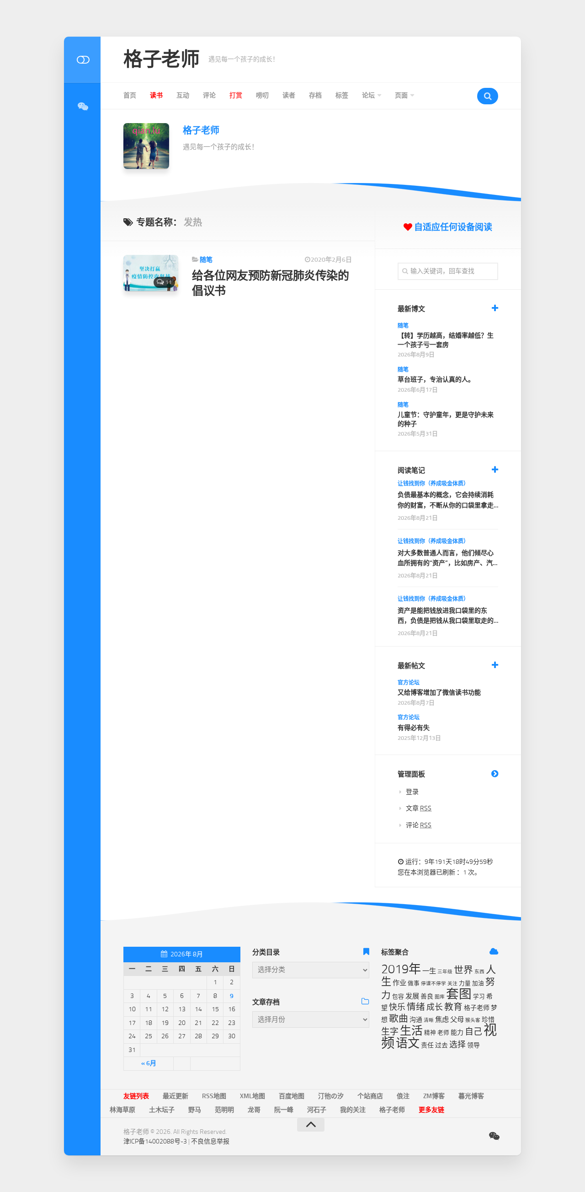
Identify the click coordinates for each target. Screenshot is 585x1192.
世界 (463, 970)
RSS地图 (214, 1096)
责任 (427, 1045)
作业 (399, 983)
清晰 (429, 1020)
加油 (478, 983)
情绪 (416, 1007)
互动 (182, 95)
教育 (453, 1007)
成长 (434, 1007)
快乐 (397, 1007)
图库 (440, 997)
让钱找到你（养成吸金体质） (433, 483)
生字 (390, 1031)
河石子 (316, 1110)
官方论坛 (409, 683)
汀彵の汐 (331, 1096)
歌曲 (398, 1018)
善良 (426, 996)
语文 (408, 1043)
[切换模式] (82, 60)
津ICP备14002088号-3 (155, 1141)
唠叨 (262, 95)
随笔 (206, 260)
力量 (465, 983)
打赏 (235, 95)
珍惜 (488, 1020)
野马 (194, 1110)
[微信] (82, 106)
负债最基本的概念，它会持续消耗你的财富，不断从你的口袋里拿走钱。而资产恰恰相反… (446, 501)
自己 (473, 1031)
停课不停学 (433, 984)
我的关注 (353, 1110)
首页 (129, 95)
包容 (398, 996)
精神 (430, 1032)
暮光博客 (471, 1096)
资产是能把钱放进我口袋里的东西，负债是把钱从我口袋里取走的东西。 (446, 616)
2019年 (401, 969)
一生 (429, 971)
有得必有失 (414, 728)
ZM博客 (434, 1096)
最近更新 (175, 1096)
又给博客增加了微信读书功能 (439, 692)
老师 (443, 1032)
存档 (315, 95)
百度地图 (291, 1096)
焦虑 (442, 1019)
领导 (473, 1045)
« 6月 (148, 1063)
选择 (457, 1045)
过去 (441, 1045)
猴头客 (472, 1020)
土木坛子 (162, 1110)
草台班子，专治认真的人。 (436, 379)
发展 (412, 996)
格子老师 (161, 59)
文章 (418, 808)
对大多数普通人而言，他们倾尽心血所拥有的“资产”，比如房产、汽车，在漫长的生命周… (446, 559)
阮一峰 (283, 1110)
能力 (457, 1032)
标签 (341, 95)
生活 (411, 1030)
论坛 (368, 95)
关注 (452, 984)
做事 (414, 983)
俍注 (403, 1096)
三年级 (444, 972)
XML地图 (252, 1096)
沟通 (416, 1020)
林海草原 (122, 1110)
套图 (459, 994)
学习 (479, 996)
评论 (209, 95)
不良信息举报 (210, 1141)
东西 (479, 972)
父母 (457, 1019)
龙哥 (254, 1110)
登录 (412, 792)
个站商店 (370, 1096)
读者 (288, 95)
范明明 (224, 1110)
